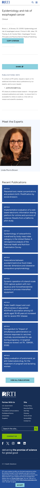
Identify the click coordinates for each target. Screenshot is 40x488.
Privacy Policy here (17, 478)
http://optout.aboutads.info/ (28, 480)
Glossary (26, 413)
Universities (5, 415)
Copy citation (13, 41)
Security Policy (28, 408)
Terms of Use (28, 415)
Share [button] (18, 67)
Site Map (26, 410)
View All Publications (19, 380)
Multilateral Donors (7, 413)
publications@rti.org (13, 88)
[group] (16, 149)
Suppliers (5, 418)
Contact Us (27, 421)
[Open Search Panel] (32, 2)
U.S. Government (7, 405)
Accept (20, 485)
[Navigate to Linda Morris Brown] (16, 147)
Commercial (5, 408)
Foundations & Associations (10, 410)
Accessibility (27, 418)
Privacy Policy (28, 405)
